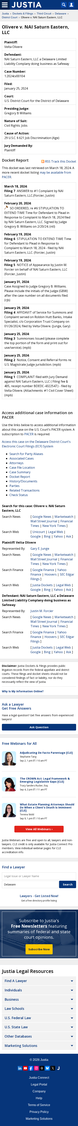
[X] (53, 1068)
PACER (29, 434)
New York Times (54, 526)
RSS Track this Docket (60, 161)
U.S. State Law (16, 1027)
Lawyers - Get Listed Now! (39, 896)
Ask (68, 536)
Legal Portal (39, 1084)
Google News (41, 517)
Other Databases (18, 1036)
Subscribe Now (39, 949)
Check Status (18, 495)
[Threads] (42, 1068)
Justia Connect (39, 1077)
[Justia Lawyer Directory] (58, 1068)
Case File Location (22, 467)
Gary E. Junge (39, 548)
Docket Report (19, 477)
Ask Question (39, 727)
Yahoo (58, 536)
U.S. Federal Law (18, 1018)
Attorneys (16, 463)
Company (39, 1091)
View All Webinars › (39, 829)
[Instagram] (36, 1068)
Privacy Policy (39, 1111)
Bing (47, 536)
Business (12, 999)
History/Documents (23, 481)
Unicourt (38, 532)
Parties (14, 486)
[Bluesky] (47, 1068)
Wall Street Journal (43, 521)
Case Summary (19, 472)
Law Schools (14, 1008)
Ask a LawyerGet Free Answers (16, 706)
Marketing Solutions (21, 1045)
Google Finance (43, 570)
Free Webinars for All (19, 744)
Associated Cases (21, 458)
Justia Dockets (42, 585)
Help (39, 1098)
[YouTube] (25, 1068)
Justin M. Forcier (41, 611)
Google (35, 536)
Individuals (13, 990)
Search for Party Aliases (26, 454)
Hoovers (50, 574)
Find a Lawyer (13, 867)
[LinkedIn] (20, 1068)
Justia (44, 1059)
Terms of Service (39, 1105)
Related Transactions (24, 490)
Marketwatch (64, 517)
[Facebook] (31, 1068)
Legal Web (55, 532)
